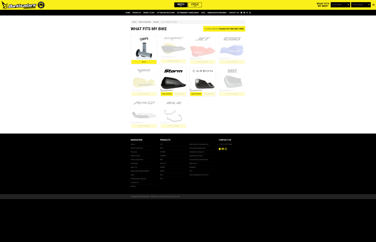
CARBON (163, 156)
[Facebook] (220, 149)
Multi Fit (144, 61)
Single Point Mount (167, 93)
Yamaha (156, 22)
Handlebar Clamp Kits (196, 152)
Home (128, 13)
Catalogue (134, 163)
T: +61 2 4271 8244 (225, 144)
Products (136, 13)
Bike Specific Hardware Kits (198, 144)
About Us (134, 167)
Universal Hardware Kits (197, 148)
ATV (190, 171)
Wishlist (133, 186)
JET (161, 144)
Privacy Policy (166, 196)
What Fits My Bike (145, 22)
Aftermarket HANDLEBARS (188, 13)
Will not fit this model (173, 61)
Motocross (193, 163)
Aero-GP (163, 163)
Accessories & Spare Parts (198, 159)
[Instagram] (226, 149)
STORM (162, 152)
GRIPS (162, 171)
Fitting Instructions (166, 13)
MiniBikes (192, 167)
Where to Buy (149, 13)
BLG (161, 175)
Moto (180, 5)
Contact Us (234, 13)
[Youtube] (223, 149)
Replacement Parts (196, 156)
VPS (161, 179)
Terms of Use (176, 196)
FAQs (203, 13)
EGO (161, 148)
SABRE (162, 167)
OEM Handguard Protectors (198, 175)
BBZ (161, 159)
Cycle (195, 5)
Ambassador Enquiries (216, 13)
